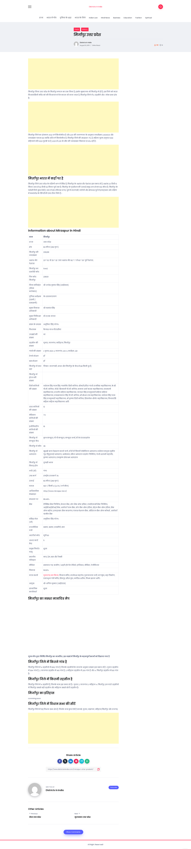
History (85, 29)
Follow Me (113, 787)
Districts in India (85, 42)
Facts (77, 29)
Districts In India (95, 6)
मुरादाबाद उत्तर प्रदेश (82, 817)
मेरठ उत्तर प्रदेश (35, 817)
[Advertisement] (73, 73)
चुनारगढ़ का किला (51, 575)
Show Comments (73, 832)
